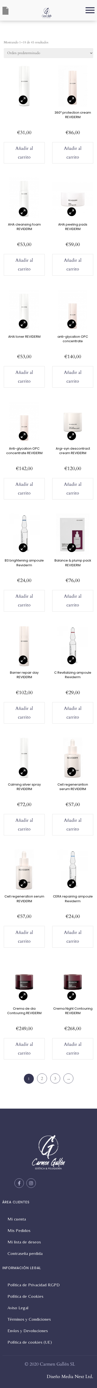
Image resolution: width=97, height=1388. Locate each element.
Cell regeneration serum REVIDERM (24, 898)
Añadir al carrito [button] (24, 152)
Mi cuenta (16, 1219)
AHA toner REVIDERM (24, 336)
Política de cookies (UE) (29, 1342)
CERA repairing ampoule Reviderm (73, 898)
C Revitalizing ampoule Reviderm (72, 674)
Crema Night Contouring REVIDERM (73, 1010)
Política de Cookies (25, 1296)
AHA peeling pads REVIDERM (72, 226)
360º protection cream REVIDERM (72, 114)
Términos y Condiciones (29, 1319)
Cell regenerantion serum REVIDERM (72, 786)
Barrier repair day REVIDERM (24, 674)
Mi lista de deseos (24, 1241)
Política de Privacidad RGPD (33, 1284)
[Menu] (73, 10)
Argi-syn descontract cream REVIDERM (73, 450)
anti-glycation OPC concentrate (72, 338)
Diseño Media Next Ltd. (70, 1377)
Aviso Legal (17, 1307)
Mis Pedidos (18, 1230)
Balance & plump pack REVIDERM (72, 562)
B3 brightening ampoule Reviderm (24, 562)
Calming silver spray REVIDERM (24, 786)
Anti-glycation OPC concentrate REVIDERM (24, 450)
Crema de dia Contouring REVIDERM (24, 1010)
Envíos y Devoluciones (27, 1330)
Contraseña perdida (25, 1253)
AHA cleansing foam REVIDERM (24, 226)
